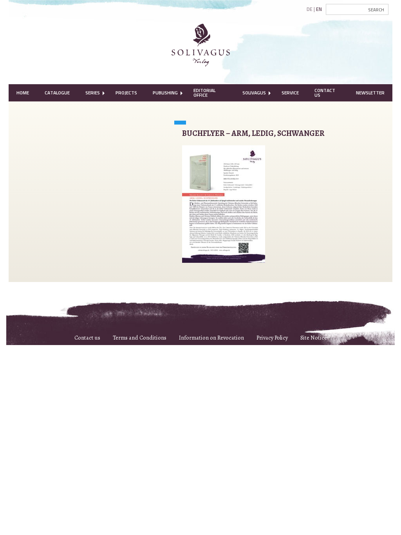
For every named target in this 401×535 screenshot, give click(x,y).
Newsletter (370, 92)
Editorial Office (204, 93)
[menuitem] (23, 92)
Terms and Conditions (139, 338)
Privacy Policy (272, 338)
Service (290, 92)
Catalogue (57, 92)
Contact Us (324, 93)
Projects (126, 92)
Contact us (87, 338)
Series (92, 92)
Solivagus (254, 92)
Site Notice (313, 338)
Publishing (165, 92)
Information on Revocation (211, 338)
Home (22, 92)
